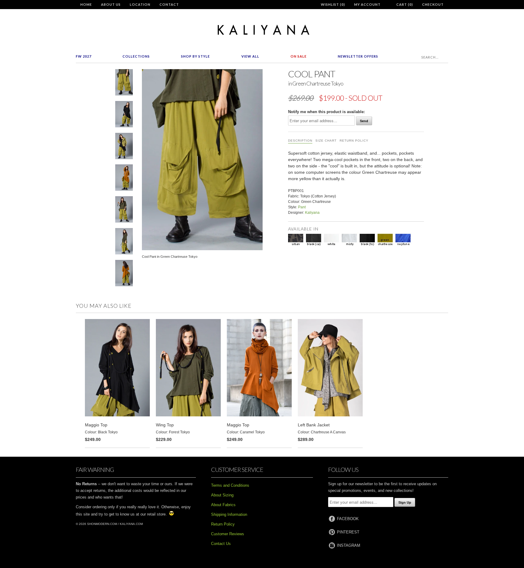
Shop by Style (195, 56)
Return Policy (354, 140)
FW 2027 (83, 56)
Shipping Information (229, 514)
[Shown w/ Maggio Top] (124, 115)
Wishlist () (333, 4)
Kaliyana (312, 212)
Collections (136, 56)
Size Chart (326, 140)
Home (86, 4)
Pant (302, 207)
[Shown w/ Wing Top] (124, 210)
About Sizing (222, 495)
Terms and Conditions (230, 485)
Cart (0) (404, 4)
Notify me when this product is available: (326, 111)
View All (250, 56)
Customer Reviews (227, 534)
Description (300, 140)
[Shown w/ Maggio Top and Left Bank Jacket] (124, 147)
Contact (169, 4)
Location (140, 4)
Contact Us (221, 543)
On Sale (299, 56)
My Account (367, 4)
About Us (111, 4)
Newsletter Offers (358, 56)
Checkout (433, 4)
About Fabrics (223, 504)
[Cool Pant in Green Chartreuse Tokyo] (124, 83)
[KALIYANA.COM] (262, 30)
